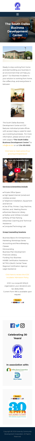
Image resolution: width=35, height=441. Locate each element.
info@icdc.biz (8, 145)
